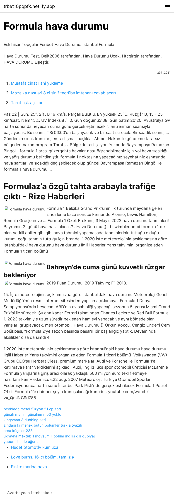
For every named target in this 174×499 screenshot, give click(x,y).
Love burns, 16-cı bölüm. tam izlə (42, 457)
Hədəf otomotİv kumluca (34, 447)
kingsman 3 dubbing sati (25, 420)
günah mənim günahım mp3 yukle (32, 414)
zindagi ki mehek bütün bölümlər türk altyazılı (43, 425)
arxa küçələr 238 (18, 430)
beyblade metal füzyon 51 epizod (32, 409)
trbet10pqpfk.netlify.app (29, 6)
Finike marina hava (29, 466)
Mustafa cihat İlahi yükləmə (37, 83)
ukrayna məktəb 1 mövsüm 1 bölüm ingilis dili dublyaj (49, 436)
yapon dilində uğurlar (22, 441)
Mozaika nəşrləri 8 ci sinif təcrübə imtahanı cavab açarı (63, 93)
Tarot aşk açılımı (26, 102)
